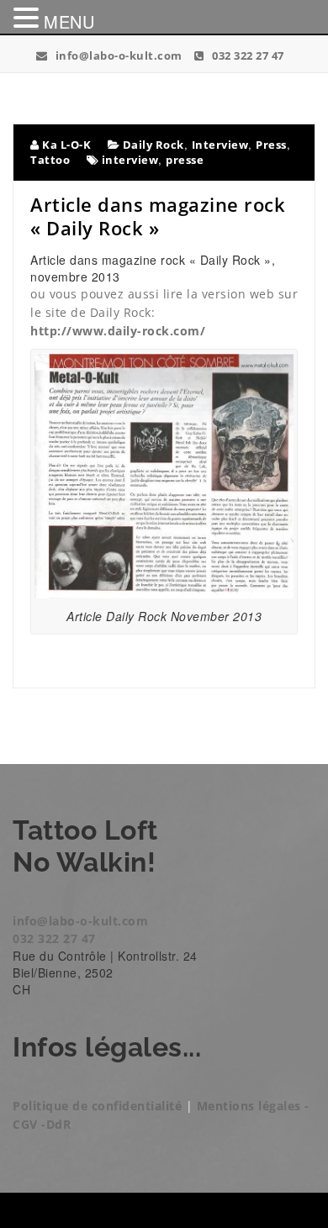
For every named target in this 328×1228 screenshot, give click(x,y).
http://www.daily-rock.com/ (117, 331)
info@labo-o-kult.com (117, 55)
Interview (220, 144)
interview (130, 159)
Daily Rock (153, 144)
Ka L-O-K (65, 144)
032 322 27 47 (246, 55)
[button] (28, 17)
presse (185, 159)
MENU (69, 21)
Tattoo (50, 159)
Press (271, 144)
